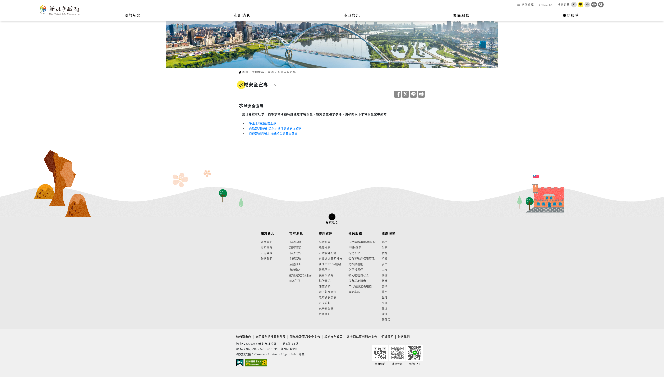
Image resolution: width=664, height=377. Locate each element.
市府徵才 (295, 269)
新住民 (386, 319)
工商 (385, 269)
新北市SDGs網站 (330, 264)
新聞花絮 (295, 247)
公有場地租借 (357, 280)
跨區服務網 (355, 264)
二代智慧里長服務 (360, 286)
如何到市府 (244, 336)
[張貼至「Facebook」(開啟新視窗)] (397, 94)
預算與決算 (326, 275)
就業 (385, 264)
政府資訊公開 (327, 297)
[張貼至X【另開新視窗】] (405, 94)
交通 (385, 303)
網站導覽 (528, 4)
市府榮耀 (267, 253)
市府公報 (325, 303)
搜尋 (601, 4)
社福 (385, 280)
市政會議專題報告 (330, 258)
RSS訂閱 (295, 280)
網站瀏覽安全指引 (301, 275)
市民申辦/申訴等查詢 (362, 242)
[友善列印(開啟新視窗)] (421, 94)
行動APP (354, 253)
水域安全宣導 (287, 72)
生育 (385, 247)
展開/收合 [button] (332, 216)
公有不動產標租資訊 (361, 258)
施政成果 (325, 247)
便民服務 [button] (461, 15)
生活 (385, 297)
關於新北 (268, 233)
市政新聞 (295, 242)
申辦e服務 (355, 247)
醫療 (385, 275)
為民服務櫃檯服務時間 (270, 336)
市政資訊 (326, 233)
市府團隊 (267, 247)
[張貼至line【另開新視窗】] (413, 94)
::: (518, 4)
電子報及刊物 (327, 291)
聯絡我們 (267, 258)
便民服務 (355, 233)
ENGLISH (546, 4)
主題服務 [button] (571, 15)
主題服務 (258, 72)
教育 (385, 253)
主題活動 (295, 258)
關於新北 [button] (132, 15)
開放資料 (325, 286)
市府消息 (296, 233)
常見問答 (563, 4)
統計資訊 (325, 280)
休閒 (385, 308)
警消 (271, 72)
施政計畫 (325, 242)
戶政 (385, 258)
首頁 (245, 72)
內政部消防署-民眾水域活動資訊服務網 (275, 128)
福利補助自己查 (358, 275)
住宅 (385, 291)
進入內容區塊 (9, 2)
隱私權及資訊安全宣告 (305, 336)
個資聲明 (387, 336)
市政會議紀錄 (327, 253)
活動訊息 (295, 264)
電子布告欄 (326, 308)
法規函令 (325, 269)
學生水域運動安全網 (262, 123)
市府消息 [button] (242, 15)
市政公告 (295, 253)
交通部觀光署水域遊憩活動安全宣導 (273, 133)
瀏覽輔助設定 (594, 4)
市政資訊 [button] (352, 15)
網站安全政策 (333, 336)
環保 (385, 314)
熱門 (385, 242)
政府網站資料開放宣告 (362, 336)
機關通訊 (325, 314)
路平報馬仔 (355, 269)
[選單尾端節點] (655, 17)
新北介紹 (267, 242)
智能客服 (354, 291)
